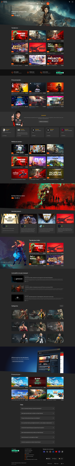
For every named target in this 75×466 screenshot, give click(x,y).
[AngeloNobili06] (18, 130)
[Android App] (54, 458)
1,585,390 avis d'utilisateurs (43, 121)
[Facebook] (53, 451)
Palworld (7, 130)
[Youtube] (56, 451)
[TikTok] (62, 451)
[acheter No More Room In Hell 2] (37, 196)
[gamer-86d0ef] (4, 226)
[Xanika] (33, 130)
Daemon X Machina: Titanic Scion (38, 130)
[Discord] (44, 451)
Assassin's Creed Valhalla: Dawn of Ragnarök (68, 130)
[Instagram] (50, 451)
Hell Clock (51, 130)
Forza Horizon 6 (23, 130)
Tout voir (61, 305)
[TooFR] (4, 130)
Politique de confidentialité (28, 450)
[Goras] (59, 226)
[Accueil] (4, 2)
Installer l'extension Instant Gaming (17, 361)
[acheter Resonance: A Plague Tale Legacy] (37, 16)
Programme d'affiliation (28, 451)
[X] (47, 451)
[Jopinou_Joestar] (40, 226)
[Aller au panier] (69, 2)
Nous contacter (27, 453)
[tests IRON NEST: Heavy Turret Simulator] (65, 219)
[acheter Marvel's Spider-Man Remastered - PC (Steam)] (19, 173)
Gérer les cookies (13, 464)
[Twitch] (59, 451)
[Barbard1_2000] (22, 226)
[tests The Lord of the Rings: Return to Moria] (28, 219)
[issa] (63, 130)
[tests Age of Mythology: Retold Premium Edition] (9, 219)
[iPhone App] (48, 458)
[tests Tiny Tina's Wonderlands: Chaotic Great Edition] (46, 219)
